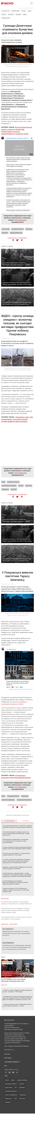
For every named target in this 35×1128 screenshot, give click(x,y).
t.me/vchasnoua (20, 220)
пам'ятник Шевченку (8, 800)
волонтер (29, 485)
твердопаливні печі (16, 233)
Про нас (7, 1119)
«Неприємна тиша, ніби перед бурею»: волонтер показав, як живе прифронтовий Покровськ (17, 419)
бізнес (24, 10)
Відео (3, 1022)
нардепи (18, 14)
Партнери (7, 1123)
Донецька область (17, 229)
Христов (13, 489)
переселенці (15, 10)
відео (25, 14)
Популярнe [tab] (25, 885)
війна (29, 10)
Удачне (21, 485)
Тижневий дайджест (12, 1127)
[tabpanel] (17, 924)
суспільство (5, 10)
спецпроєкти (6, 18)
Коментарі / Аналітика (9, 989)
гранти (4, 14)
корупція (11, 14)
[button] (17, 880)
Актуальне (5, 963)
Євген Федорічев (8, 1007)
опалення (5, 233)
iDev (13, 1114)
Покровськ (5, 489)
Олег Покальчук (8, 993)
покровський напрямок (9, 485)
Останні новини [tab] (9, 885)
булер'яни (29, 229)
